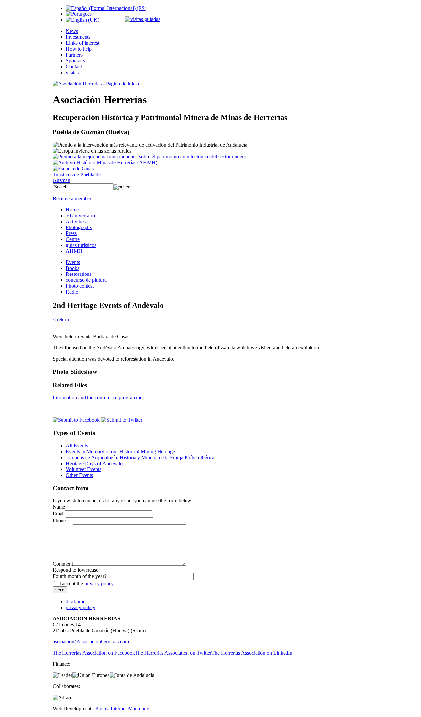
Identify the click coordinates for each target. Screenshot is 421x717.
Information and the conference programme (97, 397)
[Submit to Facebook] (76, 420)
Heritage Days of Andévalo (94, 463)
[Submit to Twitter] (121, 420)
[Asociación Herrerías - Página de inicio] (96, 83)
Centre (73, 239)
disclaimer (76, 601)
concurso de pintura (86, 280)
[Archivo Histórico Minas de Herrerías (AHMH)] (105, 162)
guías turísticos (81, 245)
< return (61, 319)
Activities (76, 221)
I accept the (86, 583)
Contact (74, 66)
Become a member (72, 198)
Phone (59, 520)
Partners (74, 55)
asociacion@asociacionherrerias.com (91, 641)
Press (71, 233)
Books (72, 268)
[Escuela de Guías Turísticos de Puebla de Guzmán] (79, 180)
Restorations (78, 274)
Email (59, 513)
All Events (77, 445)
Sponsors (75, 60)
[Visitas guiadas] (142, 19)
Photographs (79, 227)
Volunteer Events (83, 469)
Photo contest (80, 286)
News (72, 31)
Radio (72, 292)
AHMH (74, 251)
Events (73, 262)
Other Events (79, 475)
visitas (72, 72)
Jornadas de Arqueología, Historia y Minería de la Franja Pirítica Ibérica (140, 457)
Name (59, 507)
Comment (63, 564)
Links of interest (82, 43)
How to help (79, 49)
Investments (78, 37)
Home (72, 209)
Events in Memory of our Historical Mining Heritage (120, 451)
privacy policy (99, 583)
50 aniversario (80, 215)
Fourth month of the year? (80, 576)
